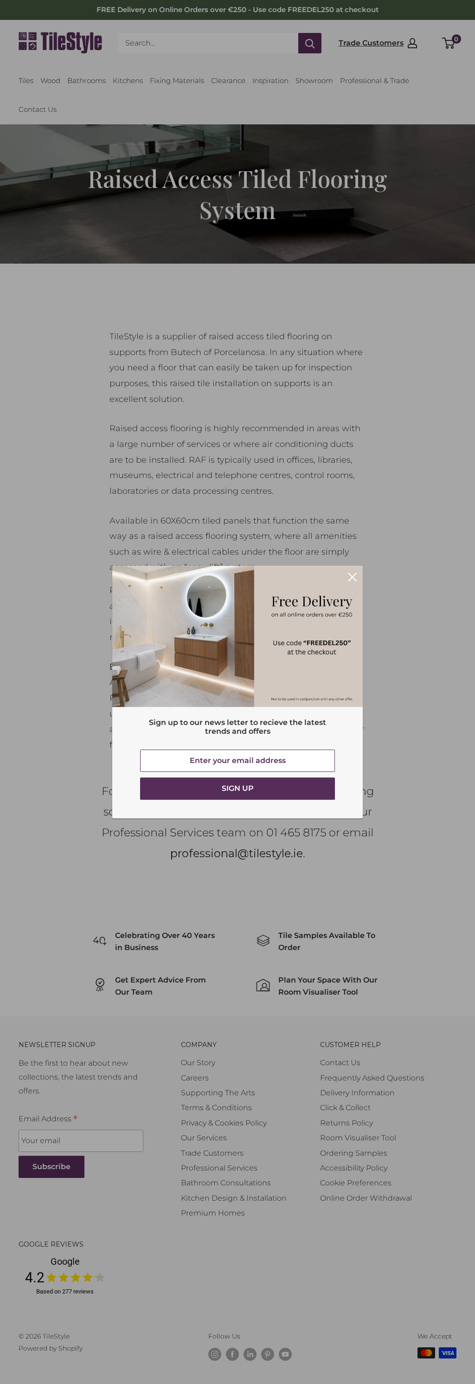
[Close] (352, 576)
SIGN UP (238, 788)
